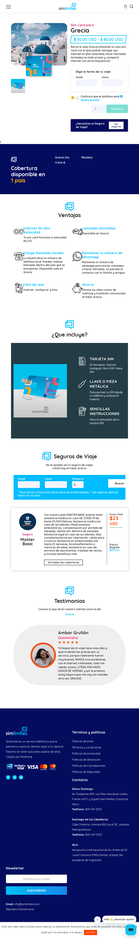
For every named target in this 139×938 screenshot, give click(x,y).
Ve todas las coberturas (63, 562)
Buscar (119, 483)
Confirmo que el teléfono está (100, 98)
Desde (79, 77)
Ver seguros (116, 125)
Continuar (117, 108)
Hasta (105, 77)
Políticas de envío (83, 741)
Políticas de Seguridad (86, 771)
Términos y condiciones (86, 747)
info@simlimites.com (27, 904)
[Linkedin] (21, 777)
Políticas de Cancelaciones (88, 765)
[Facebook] (8, 777)
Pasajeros (78, 478)
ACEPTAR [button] (90, 932)
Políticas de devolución (86, 759)
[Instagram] (14, 777)
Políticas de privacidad (86, 753)
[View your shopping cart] (125, 6)
